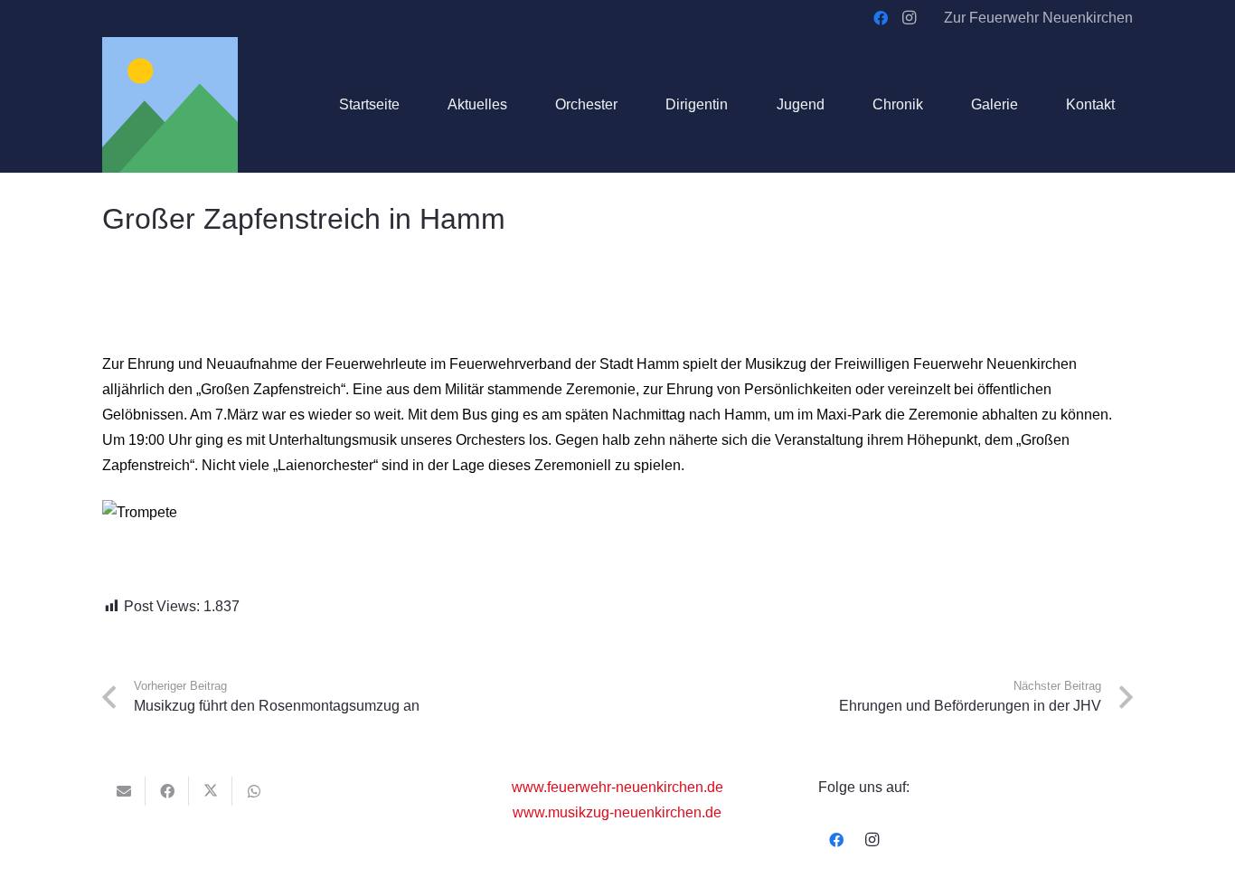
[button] (630, 104)
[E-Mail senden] (124, 791)
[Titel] (170, 105)
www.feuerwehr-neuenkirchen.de (617, 787)
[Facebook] (880, 18)
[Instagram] (909, 18)
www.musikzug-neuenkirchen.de (617, 812)
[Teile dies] (167, 791)
